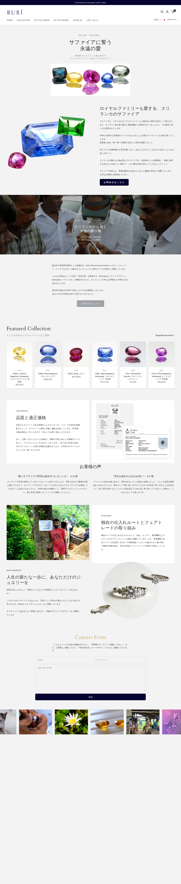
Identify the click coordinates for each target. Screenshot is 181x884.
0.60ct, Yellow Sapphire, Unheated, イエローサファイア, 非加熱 (19, 377)
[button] (114, 182)
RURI (19, 370)
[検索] (162, 11)
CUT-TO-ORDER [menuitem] (42, 20)
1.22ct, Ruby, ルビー (76, 373)
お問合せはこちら (90, 303)
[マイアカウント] (167, 11)
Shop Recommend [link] (164, 335)
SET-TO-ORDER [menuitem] (61, 20)
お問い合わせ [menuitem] (92, 20)
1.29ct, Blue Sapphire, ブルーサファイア (48, 374)
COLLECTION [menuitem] (23, 20)
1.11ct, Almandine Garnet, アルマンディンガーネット (133, 376)
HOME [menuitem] (10, 20)
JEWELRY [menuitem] (77, 20)
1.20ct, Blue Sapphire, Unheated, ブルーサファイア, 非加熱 (105, 376)
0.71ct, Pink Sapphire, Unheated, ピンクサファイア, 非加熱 (161, 376)
